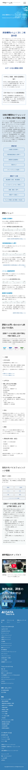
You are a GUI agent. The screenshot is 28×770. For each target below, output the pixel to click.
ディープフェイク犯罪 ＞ (14, 170)
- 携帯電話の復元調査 (5, 722)
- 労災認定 (3, 717)
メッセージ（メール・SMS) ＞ (14, 184)
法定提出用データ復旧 (6, 657)
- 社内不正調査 (4, 711)
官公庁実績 (3, 692)
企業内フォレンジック (6, 639)
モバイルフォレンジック (6, 645)
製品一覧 (3, 669)
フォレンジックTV (5, 754)
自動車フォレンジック (6, 637)
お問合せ (3, 760)
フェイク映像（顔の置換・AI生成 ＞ (14, 200)
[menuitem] (24, 3)
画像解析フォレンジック (6, 662)
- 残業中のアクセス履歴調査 (7, 705)
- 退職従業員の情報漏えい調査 (7, 703)
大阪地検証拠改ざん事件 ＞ (14, 154)
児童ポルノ (14, 164)
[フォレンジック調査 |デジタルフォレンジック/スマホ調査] (11, 3)
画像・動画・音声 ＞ (14, 189)
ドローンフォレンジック (6, 635)
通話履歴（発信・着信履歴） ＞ (14, 179)
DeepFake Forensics (5, 631)
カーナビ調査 (4, 660)
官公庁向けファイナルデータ (7, 683)
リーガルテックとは (6, 732)
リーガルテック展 (5, 737)
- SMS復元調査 (4, 726)
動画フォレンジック (5, 647)
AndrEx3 (3, 681)
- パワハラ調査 (4, 713)
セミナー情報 (4, 741)
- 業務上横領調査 (4, 701)
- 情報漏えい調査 (4, 709)
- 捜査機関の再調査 (5, 724)
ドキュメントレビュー (6, 655)
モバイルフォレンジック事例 (7, 719)
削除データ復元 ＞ (14, 195)
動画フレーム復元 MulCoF (6, 673)
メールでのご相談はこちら (9, 375)
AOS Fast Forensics (5, 677)
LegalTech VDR (4, 629)
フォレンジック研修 (5, 739)
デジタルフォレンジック (6, 643)
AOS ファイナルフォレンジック (8, 679)
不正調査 (3, 641)
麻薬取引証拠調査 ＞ (14, 159)
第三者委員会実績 (5, 690)
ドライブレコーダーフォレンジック (8, 651)
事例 (2, 697)
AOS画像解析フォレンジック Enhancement (10, 675)
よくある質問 (4, 758)
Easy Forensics (4, 671)
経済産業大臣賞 (4, 735)
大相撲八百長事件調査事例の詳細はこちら (16, 238)
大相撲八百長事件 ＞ (14, 149)
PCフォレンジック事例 (6, 699)
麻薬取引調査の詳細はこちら (19, 313)
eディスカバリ (4, 653)
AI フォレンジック (5, 633)
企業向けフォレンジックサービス (8, 744)
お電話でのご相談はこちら (9, 373)
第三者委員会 (4, 649)
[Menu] (24, 3)
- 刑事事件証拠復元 (5, 728)
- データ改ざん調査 (5, 715)
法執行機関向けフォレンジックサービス (9, 750)
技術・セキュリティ (6, 688)
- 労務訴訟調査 (4, 707)
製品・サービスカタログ (6, 756)
